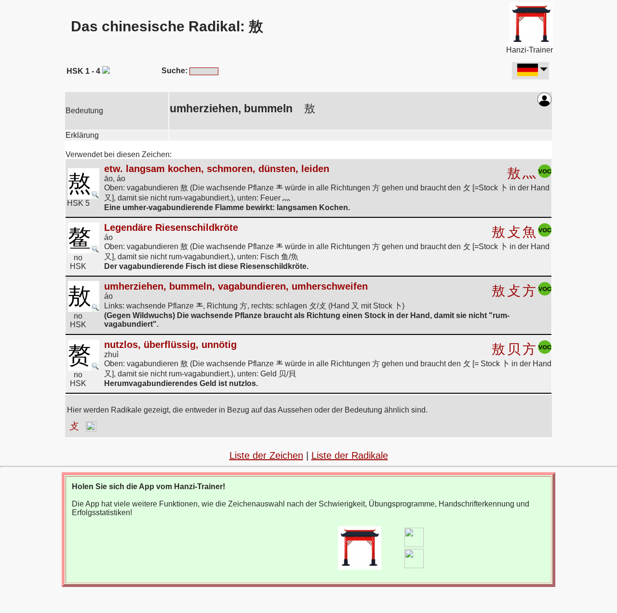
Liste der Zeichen (266, 455)
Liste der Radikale (349, 455)
